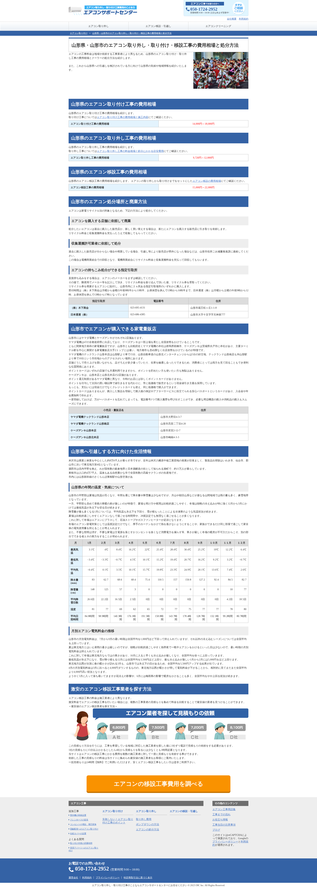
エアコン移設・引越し (158, 26)
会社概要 (231, 18)
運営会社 (73, 877)
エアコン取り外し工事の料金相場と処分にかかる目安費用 (130, 151)
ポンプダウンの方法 (147, 824)
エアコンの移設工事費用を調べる (158, 784)
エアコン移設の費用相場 (207, 181)
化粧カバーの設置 (78, 833)
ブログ (216, 830)
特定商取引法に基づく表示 (138, 877)
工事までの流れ (221, 814)
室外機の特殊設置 (78, 815)
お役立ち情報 (220, 819)
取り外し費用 (143, 819)
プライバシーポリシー (225, 841)
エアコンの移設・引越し (184, 811)
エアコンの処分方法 (147, 829)
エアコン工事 (78, 803)
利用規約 (243, 18)
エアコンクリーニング (218, 26)
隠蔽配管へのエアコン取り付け (84, 829)
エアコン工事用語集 (224, 809)
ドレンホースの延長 (79, 820)
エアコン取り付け (79, 33)
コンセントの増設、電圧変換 (83, 824)
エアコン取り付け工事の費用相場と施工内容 (122, 117)
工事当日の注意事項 (224, 824)
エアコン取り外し (98, 26)
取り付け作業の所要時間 (81, 843)
